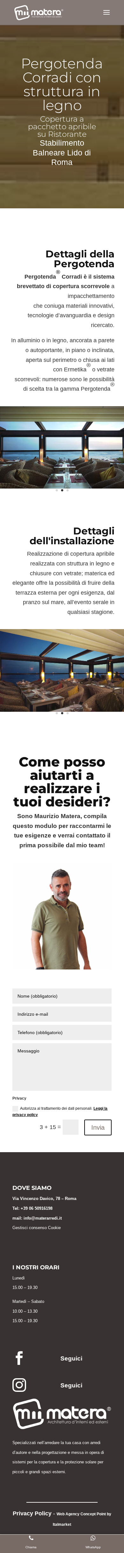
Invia (98, 1127)
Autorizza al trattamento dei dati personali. (59, 1111)
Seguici (71, 1358)
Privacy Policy (32, 1513)
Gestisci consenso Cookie (36, 1227)
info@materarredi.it (43, 1218)
